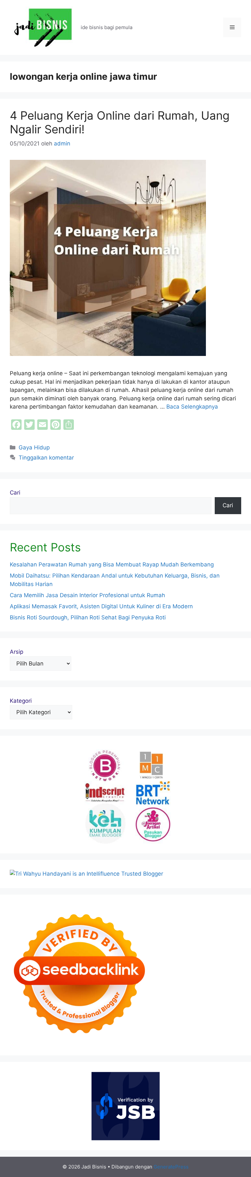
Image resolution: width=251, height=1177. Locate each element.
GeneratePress (171, 1167)
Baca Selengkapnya (192, 406)
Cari (15, 492)
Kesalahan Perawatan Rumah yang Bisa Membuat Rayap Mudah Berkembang (112, 564)
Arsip (16, 651)
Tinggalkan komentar (46, 457)
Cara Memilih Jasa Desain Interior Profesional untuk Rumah (87, 595)
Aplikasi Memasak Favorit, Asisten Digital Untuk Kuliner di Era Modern (101, 606)
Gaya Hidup (34, 447)
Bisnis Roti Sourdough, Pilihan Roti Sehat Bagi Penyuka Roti (88, 617)
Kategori (21, 701)
